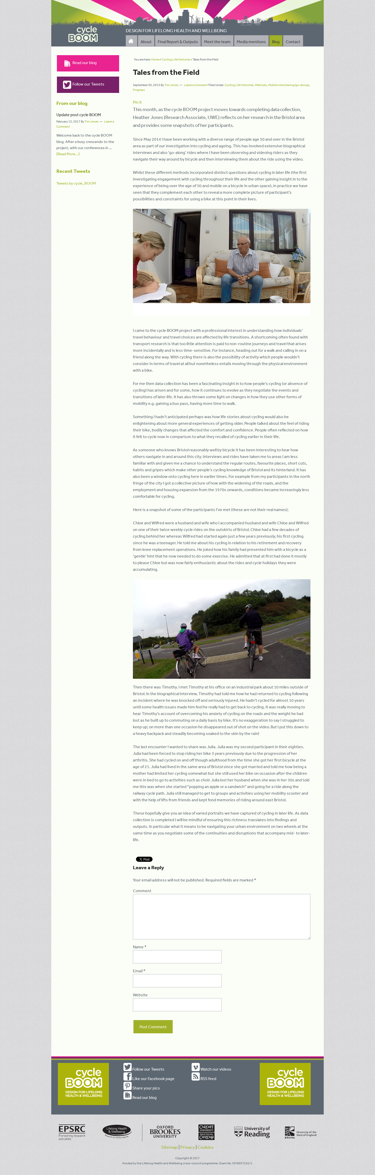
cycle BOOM (83, 34)
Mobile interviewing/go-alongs (288, 85)
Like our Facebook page (153, 1078)
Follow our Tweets (88, 84)
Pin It (137, 102)
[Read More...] (68, 153)
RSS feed (208, 1078)
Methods (261, 85)
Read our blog (84, 62)
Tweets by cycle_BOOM (76, 183)
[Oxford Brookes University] (164, 1140)
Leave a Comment (196, 85)
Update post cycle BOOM (78, 114)
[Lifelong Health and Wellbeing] (118, 1140)
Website (140, 994)
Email (139, 970)
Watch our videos (215, 1069)
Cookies (205, 1147)
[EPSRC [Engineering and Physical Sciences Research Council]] (72, 1140)
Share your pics (146, 1088)
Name (139, 946)
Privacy (187, 1147)
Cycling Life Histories (239, 85)
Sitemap (169, 1147)
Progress (139, 90)
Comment (142, 890)
